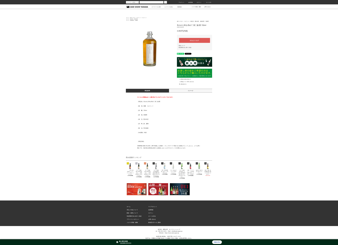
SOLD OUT (194, 40)
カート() (208, 2)
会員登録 (190, 2)
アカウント (181, 2)
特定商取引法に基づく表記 (185, 47)
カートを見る (152, 216)
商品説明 (147, 90)
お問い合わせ (207, 6)
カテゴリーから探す (156, 7)
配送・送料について (132, 213)
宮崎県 (136, 20)
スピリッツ (144, 17)
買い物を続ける (182, 84)
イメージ (190, 90)
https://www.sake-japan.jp (172, 233)
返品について (182, 45)
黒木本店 (197, 21)
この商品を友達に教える (185, 79)
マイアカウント (152, 206)
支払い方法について (132, 209)
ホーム (127, 17)
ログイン (199, 2)
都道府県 (132, 20)
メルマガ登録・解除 (196, 6)
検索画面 (179, 7)
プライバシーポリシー (133, 219)
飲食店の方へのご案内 (154, 222)
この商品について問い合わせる (186, 81)
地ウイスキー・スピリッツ (135, 17)
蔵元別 (192, 21)
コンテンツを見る (168, 7)
